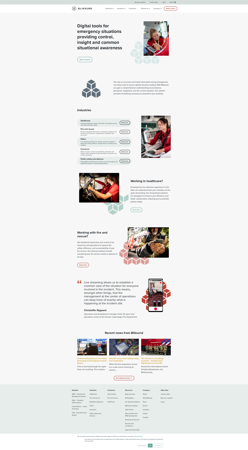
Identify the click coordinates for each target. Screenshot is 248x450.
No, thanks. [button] (158, 445)
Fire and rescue (95, 398)
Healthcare (93, 394)
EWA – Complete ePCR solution (77, 401)
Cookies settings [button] (142, 445)
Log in (163, 402)
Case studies (111, 394)
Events (145, 406)
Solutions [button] (109, 8)
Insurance (93, 409)
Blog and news (130, 394)
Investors (146, 409)
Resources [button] (144, 8)
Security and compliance (129, 424)
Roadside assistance (96, 402)
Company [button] (156, 8)
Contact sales (154, 2)
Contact (145, 417)
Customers (132, 8)
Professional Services (132, 420)
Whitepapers (129, 398)
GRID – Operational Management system (79, 395)
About (145, 394)
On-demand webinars (132, 402)
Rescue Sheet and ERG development (131, 414)
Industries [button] (120, 8)
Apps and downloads (132, 430)
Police (92, 406)
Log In (164, 2)
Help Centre (129, 409)
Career (145, 413)
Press (144, 402)
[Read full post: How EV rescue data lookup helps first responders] (124, 347)
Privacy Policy (138, 436)
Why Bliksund (147, 398)
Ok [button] (150, 445)
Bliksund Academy (131, 406)
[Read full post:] (156, 347)
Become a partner (140, 2)
